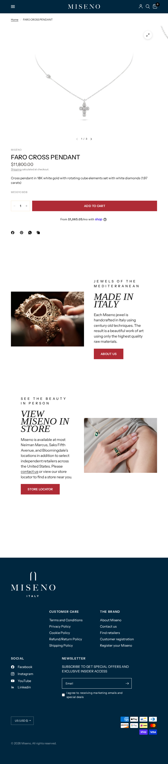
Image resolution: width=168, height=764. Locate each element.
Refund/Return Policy (65, 639)
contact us (29, 471)
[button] (108, 354)
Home (14, 19)
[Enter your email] (127, 683)
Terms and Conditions (65, 620)
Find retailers (110, 633)
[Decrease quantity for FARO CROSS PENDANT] (14, 206)
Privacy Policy (60, 626)
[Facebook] (13, 232)
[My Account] (140, 6)
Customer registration (117, 639)
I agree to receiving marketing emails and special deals (94, 695)
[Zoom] (148, 35)
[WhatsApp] (30, 232)
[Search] (147, 6)
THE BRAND (110, 611)
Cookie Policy (59, 633)
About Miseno (110, 620)
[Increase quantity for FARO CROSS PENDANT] (26, 206)
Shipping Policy (61, 645)
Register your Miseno (116, 645)
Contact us (108, 626)
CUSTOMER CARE (64, 611)
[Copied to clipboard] (39, 232)
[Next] (91, 139)
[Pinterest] (22, 232)
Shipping (16, 169)
